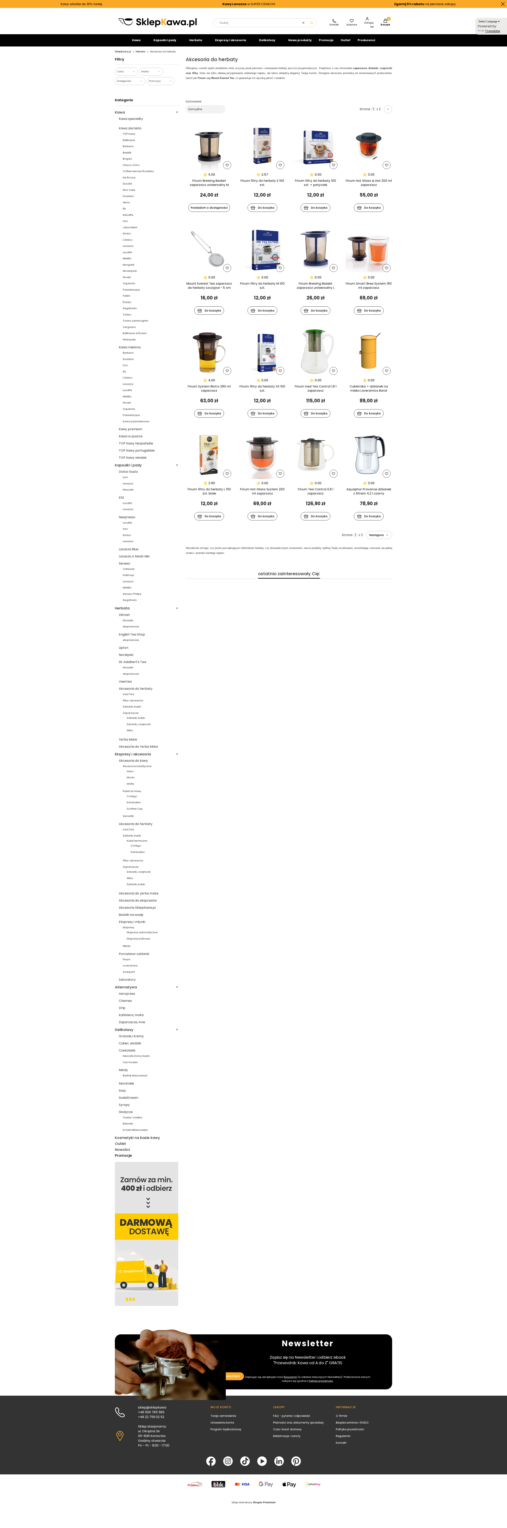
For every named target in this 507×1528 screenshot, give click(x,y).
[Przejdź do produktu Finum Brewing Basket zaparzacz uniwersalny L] (315, 249)
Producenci (366, 40)
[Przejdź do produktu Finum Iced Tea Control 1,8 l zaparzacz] (315, 351)
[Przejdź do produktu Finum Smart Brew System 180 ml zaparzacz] (368, 249)
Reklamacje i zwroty (286, 1436)
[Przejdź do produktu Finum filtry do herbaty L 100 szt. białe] (209, 454)
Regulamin (290, 1377)
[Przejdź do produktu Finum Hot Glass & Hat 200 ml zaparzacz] (368, 146)
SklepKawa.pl (123, 51)
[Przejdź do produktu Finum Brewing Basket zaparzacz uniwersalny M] (209, 146)
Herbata (195, 40)
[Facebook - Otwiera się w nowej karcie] (211, 1461)
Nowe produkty (300, 40)
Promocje (326, 40)
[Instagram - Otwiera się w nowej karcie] (228, 1461)
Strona (365, 109)
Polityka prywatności (350, 1429)
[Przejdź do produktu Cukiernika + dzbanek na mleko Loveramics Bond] (368, 351)
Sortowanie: (194, 101)
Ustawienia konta (222, 1423)
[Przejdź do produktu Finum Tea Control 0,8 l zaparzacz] (315, 454)
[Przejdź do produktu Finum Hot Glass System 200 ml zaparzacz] (262, 454)
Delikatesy (267, 40)
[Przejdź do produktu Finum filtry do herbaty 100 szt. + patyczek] (315, 146)
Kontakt (341, 1443)
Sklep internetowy (254, 1502)
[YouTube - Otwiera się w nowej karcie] (262, 1461)
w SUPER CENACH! (186, 4)
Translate (492, 31)
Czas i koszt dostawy (287, 1429)
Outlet (346, 40)
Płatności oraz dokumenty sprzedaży (298, 1423)
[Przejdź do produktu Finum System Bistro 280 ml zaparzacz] (209, 351)
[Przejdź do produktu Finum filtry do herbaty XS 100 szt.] (262, 351)
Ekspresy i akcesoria (230, 40)
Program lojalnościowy (226, 1429)
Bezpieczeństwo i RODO (352, 1423)
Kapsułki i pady (164, 40)
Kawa (136, 40)
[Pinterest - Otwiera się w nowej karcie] (296, 1461)
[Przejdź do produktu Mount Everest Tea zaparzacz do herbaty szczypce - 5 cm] (209, 249)
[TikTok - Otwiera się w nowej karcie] (245, 1461)
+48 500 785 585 (151, 1412)
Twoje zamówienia (223, 1416)
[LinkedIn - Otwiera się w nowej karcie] (279, 1461)
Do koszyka (266, 208)
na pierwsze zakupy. (362, 4)
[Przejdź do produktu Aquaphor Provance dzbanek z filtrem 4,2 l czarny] (368, 454)
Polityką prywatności (321, 1381)
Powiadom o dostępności (209, 208)
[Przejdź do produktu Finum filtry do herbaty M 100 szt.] (262, 249)
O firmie (341, 1416)
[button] (311, 22)
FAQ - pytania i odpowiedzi (291, 1416)
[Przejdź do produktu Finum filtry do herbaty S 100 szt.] (262, 146)
